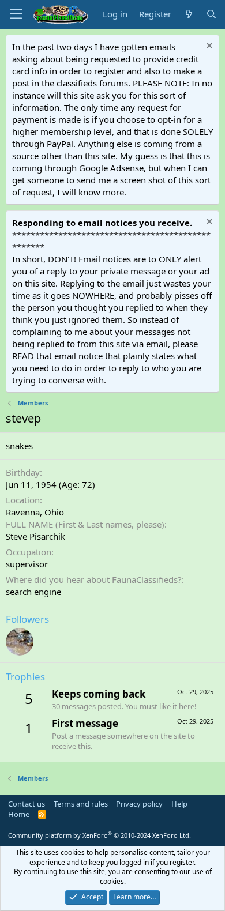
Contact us (26, 804)
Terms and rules (81, 804)
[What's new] (188, 14)
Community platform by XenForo (99, 835)
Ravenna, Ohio (35, 512)
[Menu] (15, 14)
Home (18, 814)
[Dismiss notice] (208, 47)
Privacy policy (139, 804)
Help (179, 804)
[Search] (211, 14)
